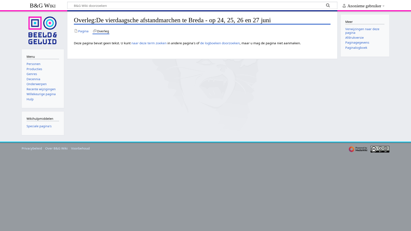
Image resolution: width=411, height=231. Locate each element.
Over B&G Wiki (56, 148)
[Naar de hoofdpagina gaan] (43, 30)
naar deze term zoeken (149, 43)
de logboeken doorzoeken (220, 43)
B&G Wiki (43, 5)
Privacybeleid (32, 148)
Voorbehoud (80, 148)
